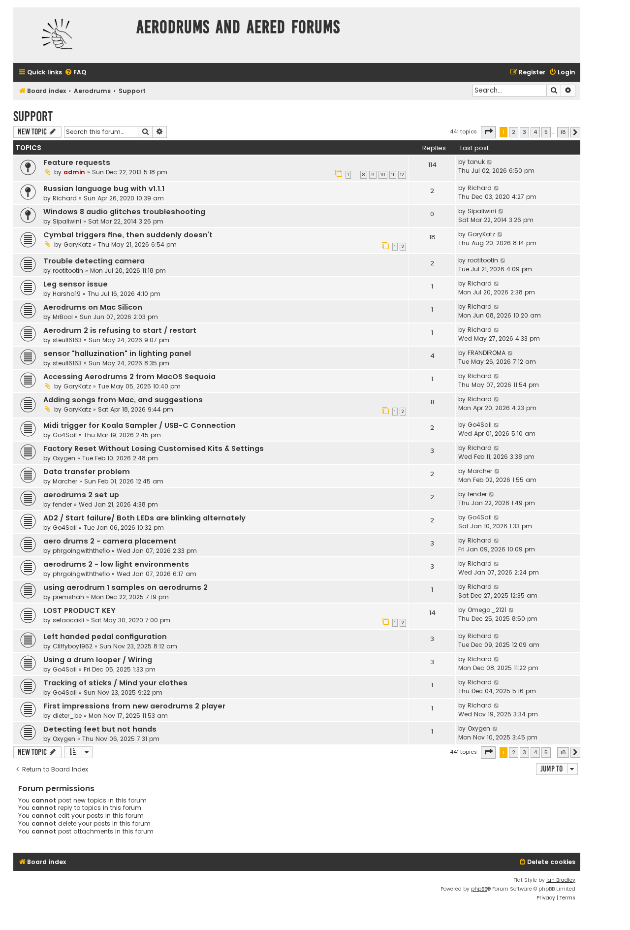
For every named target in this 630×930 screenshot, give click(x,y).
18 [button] (563, 132)
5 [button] (546, 132)
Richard (65, 198)
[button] (488, 132)
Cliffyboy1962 (73, 646)
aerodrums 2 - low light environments (116, 564)
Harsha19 (67, 293)
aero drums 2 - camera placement (110, 541)
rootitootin (68, 270)
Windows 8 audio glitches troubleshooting (124, 212)
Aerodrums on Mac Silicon (92, 307)
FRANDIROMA (486, 353)
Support (33, 116)
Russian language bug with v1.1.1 (103, 188)
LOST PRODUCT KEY (79, 610)
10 (382, 175)
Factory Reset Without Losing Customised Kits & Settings (153, 448)
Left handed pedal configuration (105, 636)
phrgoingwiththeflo (81, 550)
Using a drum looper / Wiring (97, 660)
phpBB (479, 889)
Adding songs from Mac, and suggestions (123, 400)
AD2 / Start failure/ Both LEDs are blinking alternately (144, 518)
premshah (68, 597)
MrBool (63, 317)
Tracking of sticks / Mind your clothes (115, 683)
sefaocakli (68, 620)
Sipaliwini (67, 221)
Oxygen (64, 458)
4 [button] (535, 132)
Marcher (65, 481)
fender (62, 504)
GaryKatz (77, 244)
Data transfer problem (86, 472)
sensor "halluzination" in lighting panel (117, 353)
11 (392, 175)
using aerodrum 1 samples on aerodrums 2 (125, 587)
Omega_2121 (487, 610)
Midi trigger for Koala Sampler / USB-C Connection (139, 425)
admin (74, 172)
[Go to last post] (490, 162)
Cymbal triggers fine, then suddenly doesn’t (128, 235)
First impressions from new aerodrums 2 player (134, 706)
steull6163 (67, 340)
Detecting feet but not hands (100, 729)
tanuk (476, 162)
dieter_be (67, 715)
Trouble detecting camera (94, 261)
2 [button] (513, 132)
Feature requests (76, 162)
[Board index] (72, 35)
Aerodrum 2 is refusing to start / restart (119, 330)
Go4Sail (65, 435)
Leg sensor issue (75, 284)
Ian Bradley (560, 880)
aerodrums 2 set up (81, 495)
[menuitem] (75, 72)
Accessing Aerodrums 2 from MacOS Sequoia (129, 377)
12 (402, 175)
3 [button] (524, 132)
